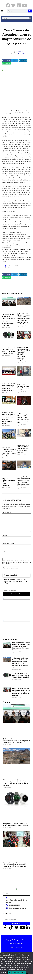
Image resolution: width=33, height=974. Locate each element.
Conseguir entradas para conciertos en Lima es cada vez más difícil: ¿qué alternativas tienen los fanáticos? (24, 481)
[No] (27, 973)
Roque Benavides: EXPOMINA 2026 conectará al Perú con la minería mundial (23, 448)
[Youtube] (24, 5)
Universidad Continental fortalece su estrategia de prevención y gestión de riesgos (9, 451)
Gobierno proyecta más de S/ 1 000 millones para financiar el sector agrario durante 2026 (23, 418)
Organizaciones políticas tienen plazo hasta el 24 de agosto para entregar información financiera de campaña (24, 353)
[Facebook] (8, 5)
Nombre (5, 535)
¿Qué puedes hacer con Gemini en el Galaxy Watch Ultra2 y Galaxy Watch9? (9, 350)
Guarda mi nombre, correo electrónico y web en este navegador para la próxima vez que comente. (16, 562)
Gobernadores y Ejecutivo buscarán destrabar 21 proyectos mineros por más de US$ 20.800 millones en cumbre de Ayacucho (24, 318)
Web (3, 551)
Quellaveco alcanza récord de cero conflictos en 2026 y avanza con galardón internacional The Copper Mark (8, 320)
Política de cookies (16, 947)
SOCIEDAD (19, 52)
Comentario (6, 512)
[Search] (30, 11)
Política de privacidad (16, 944)
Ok (9, 972)
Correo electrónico (8, 543)
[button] (6, 60)
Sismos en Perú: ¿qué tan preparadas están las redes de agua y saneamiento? (8, 481)
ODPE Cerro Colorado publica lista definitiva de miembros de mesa (23, 387)
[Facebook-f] (5, 927)
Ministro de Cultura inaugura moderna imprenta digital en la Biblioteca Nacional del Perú (8, 386)
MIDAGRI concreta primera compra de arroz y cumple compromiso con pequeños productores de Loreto (8, 418)
